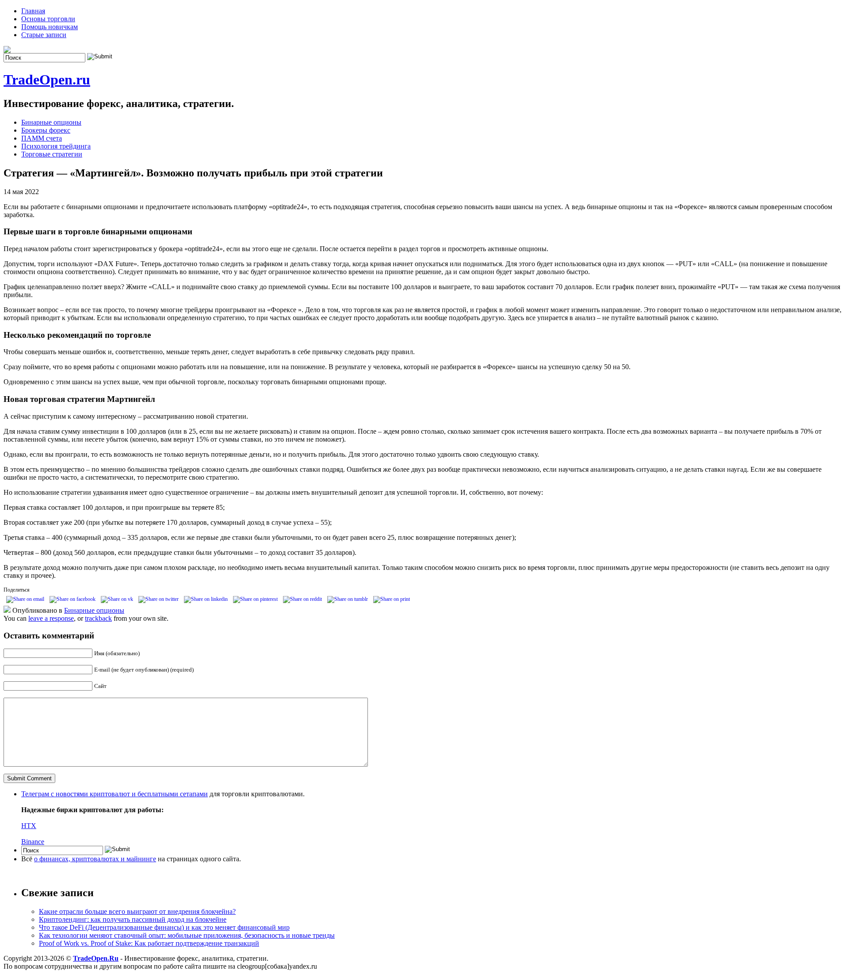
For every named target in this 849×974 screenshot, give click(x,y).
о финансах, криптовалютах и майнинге (95, 859)
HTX (28, 825)
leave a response (51, 618)
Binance (32, 841)
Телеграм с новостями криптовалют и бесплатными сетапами (114, 794)
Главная (33, 11)
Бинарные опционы (51, 122)
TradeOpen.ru (47, 80)
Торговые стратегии (51, 154)
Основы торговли (48, 19)
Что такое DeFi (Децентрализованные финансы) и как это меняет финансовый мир (164, 927)
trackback (98, 618)
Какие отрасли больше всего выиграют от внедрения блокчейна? (137, 911)
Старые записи (43, 34)
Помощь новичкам (49, 27)
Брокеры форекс (45, 130)
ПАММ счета (41, 138)
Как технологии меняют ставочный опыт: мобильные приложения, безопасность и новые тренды (187, 935)
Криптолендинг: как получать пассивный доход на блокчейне (132, 919)
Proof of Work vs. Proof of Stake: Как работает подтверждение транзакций (149, 943)
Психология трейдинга (56, 146)
